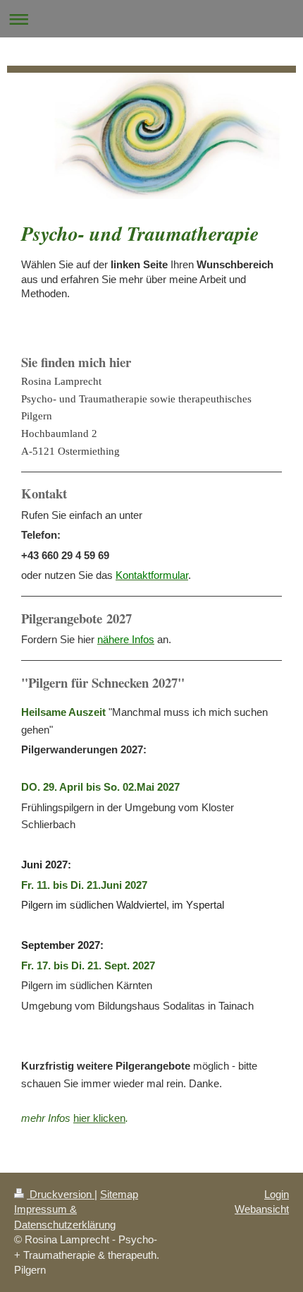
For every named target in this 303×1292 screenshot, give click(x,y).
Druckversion (60, 1194)
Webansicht (262, 1209)
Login (276, 1194)
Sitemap (119, 1194)
